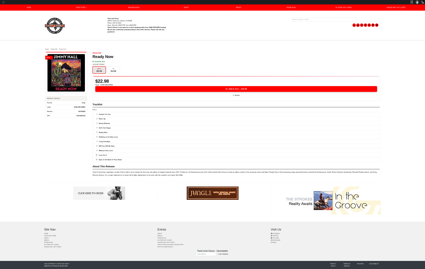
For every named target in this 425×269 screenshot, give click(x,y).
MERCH (238, 7)
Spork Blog (291, 7)
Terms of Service (346, 265)
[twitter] (365, 25)
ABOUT (186, 7)
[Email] (377, 25)
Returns (360, 264)
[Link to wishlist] (411, 2)
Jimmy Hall (54, 49)
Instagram (276, 240)
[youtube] (369, 25)
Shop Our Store (50, 236)
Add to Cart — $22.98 (238, 89)
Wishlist (237, 95)
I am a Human (223, 254)
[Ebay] (354, 25)
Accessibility (374, 264)
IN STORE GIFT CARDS (344, 7)
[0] (423, 3)
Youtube (275, 238)
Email (274, 242)
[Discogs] (358, 25)
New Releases (134, 7)
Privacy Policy (333, 265)
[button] (81, 8)
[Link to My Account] (417, 2)
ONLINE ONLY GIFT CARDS (396, 7)
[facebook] (362, 25)
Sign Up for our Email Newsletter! (170, 244)
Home (47, 49)
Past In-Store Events (165, 247)
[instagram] (373, 25)
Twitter (275, 236)
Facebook (276, 233)
